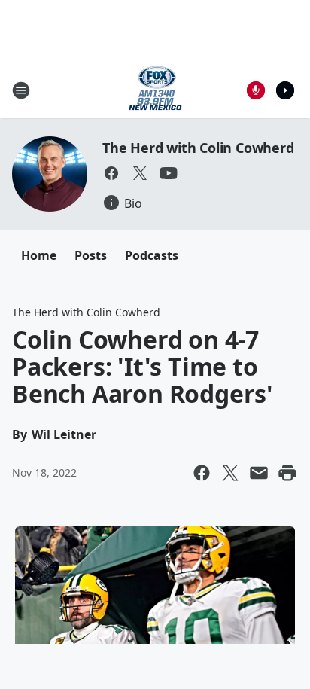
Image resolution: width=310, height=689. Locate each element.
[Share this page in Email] (258, 472)
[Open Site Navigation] (21, 90)
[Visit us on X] (140, 173)
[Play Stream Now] (285, 90)
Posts (90, 255)
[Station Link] (155, 90)
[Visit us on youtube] (169, 173)
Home (38, 255)
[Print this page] (287, 472)
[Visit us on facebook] (111, 173)
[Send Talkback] (256, 90)
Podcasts (151, 255)
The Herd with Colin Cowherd (198, 148)
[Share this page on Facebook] (201, 472)
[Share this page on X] (230, 472)
